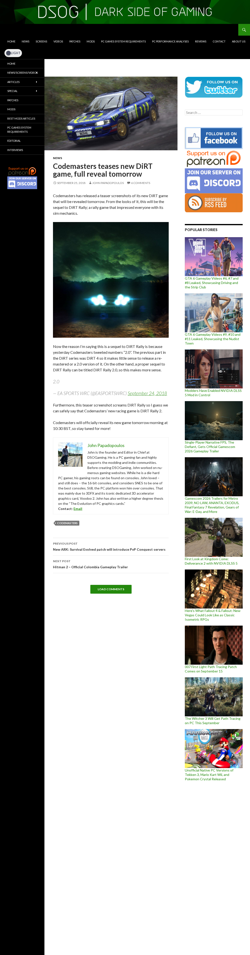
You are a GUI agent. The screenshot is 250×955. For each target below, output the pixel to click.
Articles (13, 81)
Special (12, 90)
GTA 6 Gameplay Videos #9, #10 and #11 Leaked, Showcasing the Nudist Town (212, 338)
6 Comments (140, 183)
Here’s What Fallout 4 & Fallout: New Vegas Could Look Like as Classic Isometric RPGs (212, 615)
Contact (219, 41)
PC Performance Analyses (170, 41)
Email (77, 509)
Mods (91, 41)
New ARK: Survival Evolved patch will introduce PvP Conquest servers (109, 546)
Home (11, 41)
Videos (58, 41)
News (25, 41)
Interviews (15, 150)
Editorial (14, 140)
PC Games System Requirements (123, 41)
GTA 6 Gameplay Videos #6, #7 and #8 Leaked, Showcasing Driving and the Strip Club (212, 282)
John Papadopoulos (108, 183)
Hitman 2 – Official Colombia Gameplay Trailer (90, 564)
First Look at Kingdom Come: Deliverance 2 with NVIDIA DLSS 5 (211, 561)
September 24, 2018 (147, 393)
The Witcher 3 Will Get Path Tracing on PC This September (212, 720)
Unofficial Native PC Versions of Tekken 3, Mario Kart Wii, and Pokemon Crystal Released (209, 774)
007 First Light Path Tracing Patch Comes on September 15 (211, 669)
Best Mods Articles (21, 118)
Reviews (200, 41)
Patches (74, 41)
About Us (238, 41)
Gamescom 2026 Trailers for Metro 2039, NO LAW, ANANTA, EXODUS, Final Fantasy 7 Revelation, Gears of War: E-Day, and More (212, 505)
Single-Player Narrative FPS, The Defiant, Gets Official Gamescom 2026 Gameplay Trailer (210, 446)
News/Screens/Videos (22, 72)
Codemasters (67, 523)
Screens (41, 41)
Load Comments (111, 589)
